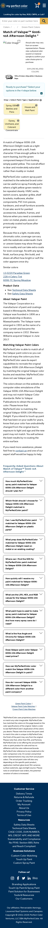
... (14, 27)
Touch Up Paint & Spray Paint (24, 887)
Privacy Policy (24, 811)
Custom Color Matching (24, 855)
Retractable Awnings (30, 907)
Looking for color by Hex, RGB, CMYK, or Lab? (24, 14)
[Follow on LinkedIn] (29, 878)
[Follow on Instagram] (12, 878)
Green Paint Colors (31, 27)
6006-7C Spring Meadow (17, 280)
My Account (24, 804)
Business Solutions (24, 850)
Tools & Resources (24, 895)
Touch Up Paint (24, 859)
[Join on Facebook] (18, 878)
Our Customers (24, 898)
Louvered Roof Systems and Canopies (24, 911)
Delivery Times (24, 793)
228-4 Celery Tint (12, 276)
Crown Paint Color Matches (24, 709)
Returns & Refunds (24, 797)
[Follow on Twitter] (23, 878)
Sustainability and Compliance (24, 839)
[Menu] (44, 5)
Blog (35, 877)
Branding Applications (24, 884)
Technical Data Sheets (24, 290)
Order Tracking (24, 800)
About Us (24, 808)
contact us (21, 450)
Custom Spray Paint (24, 862)
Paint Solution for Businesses (24, 891)
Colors (6, 27)
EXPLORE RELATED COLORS (35, 70)
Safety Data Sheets (22, 293)
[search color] (44, 21)
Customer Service (24, 788)
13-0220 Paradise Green (16, 273)
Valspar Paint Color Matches (23, 706)
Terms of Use (24, 815)
